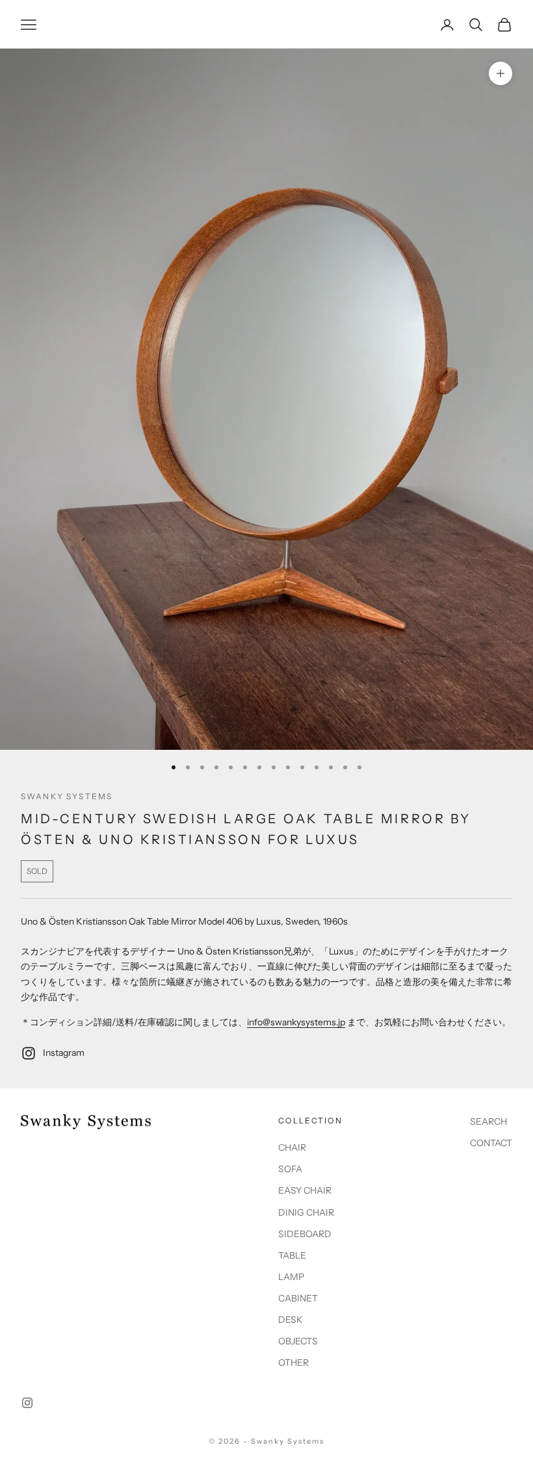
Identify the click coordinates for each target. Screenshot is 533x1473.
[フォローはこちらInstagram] (27, 1402)
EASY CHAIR (305, 1190)
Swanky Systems (66, 796)
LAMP (291, 1277)
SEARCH (488, 1121)
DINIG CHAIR (306, 1212)
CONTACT (491, 1143)
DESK (290, 1320)
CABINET (298, 1298)
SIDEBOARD (305, 1234)
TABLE (292, 1255)
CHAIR (292, 1147)
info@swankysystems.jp (296, 1022)
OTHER (293, 1362)
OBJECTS (298, 1341)
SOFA (290, 1169)
